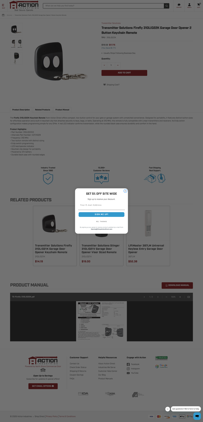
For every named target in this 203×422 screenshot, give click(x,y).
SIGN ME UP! (101, 214)
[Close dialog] (125, 191)
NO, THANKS (101, 221)
